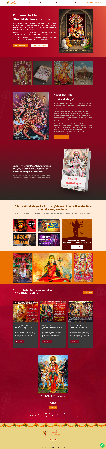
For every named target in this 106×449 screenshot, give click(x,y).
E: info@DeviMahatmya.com (53, 396)
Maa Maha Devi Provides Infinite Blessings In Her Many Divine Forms (80, 327)
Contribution (69, 3)
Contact (77, 3)
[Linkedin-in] (55, 403)
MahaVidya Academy (61, 447)
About (36, 3)
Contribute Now (77, 246)
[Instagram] (53, 403)
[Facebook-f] (51, 403)
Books (50, 3)
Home (31, 3)
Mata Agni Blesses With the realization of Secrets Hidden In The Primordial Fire (24, 327)
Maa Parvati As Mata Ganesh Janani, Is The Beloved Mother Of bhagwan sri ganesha (52, 327)
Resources (59, 3)
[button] (43, 3)
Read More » (19, 341)
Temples (42, 3)
